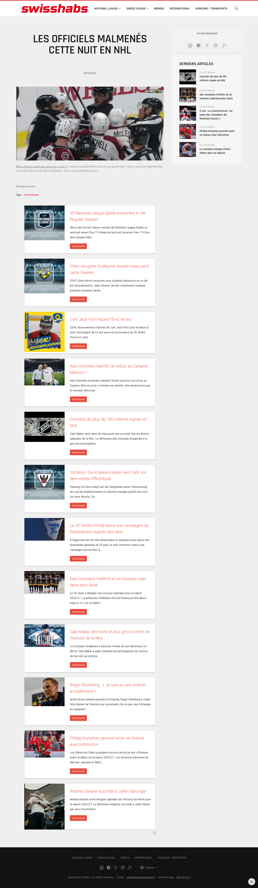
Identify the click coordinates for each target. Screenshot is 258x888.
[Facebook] (198, 45)
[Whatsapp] (190, 45)
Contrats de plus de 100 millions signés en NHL (213, 78)
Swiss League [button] (135, 8)
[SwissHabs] (54, 8)
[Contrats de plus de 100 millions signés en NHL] (187, 77)
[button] (236, 8)
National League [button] (106, 8)
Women (159, 8)
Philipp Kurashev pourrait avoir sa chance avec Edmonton (217, 133)
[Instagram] (215, 45)
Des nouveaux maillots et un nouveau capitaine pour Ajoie (216, 96)
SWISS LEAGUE (106, 858)
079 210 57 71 (183, 877)
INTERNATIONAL (144, 858)
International (180, 8)
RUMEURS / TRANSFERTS (172, 858)
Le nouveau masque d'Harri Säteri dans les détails (215, 151)
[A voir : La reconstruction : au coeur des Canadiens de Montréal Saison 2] (187, 113)
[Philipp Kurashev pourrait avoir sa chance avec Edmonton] (187, 131)
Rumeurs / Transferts (211, 8)
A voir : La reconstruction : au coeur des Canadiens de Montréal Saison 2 (216, 114)
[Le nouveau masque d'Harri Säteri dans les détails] (187, 149)
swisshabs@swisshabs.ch (140, 877)
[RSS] (223, 45)
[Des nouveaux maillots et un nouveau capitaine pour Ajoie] (187, 95)
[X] (207, 45)
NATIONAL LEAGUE (82, 858)
